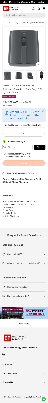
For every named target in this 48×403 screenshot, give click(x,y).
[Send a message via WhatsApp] (44, 399)
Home (4, 23)
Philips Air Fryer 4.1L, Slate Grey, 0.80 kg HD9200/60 (26, 23)
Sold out (24, 163)
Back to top (24, 323)
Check (40, 147)
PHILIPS (5, 85)
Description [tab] (7, 195)
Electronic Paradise (14, 397)
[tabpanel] (24, 209)
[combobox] (24, 15)
